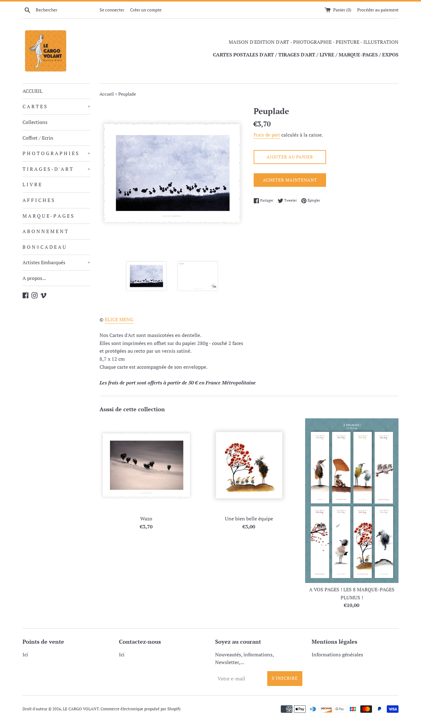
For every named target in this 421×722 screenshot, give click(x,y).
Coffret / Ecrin (37, 137)
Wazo (146, 518)
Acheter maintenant (290, 180)
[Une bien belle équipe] (249, 465)
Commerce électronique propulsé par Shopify (140, 709)
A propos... (34, 278)
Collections (34, 122)
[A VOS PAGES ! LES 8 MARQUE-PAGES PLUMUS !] (352, 500)
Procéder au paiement (378, 10)
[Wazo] (146, 465)
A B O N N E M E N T (45, 231)
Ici (25, 654)
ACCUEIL (32, 91)
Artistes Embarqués (56, 262)
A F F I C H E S (38, 200)
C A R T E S (56, 106)
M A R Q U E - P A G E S (48, 215)
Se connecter (112, 10)
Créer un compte (145, 10)
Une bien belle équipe (249, 518)
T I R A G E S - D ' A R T (56, 169)
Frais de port (267, 135)
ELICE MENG (119, 319)
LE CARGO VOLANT (81, 709)
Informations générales (337, 654)
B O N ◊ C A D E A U (44, 247)
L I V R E (31, 184)
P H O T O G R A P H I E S (56, 153)
